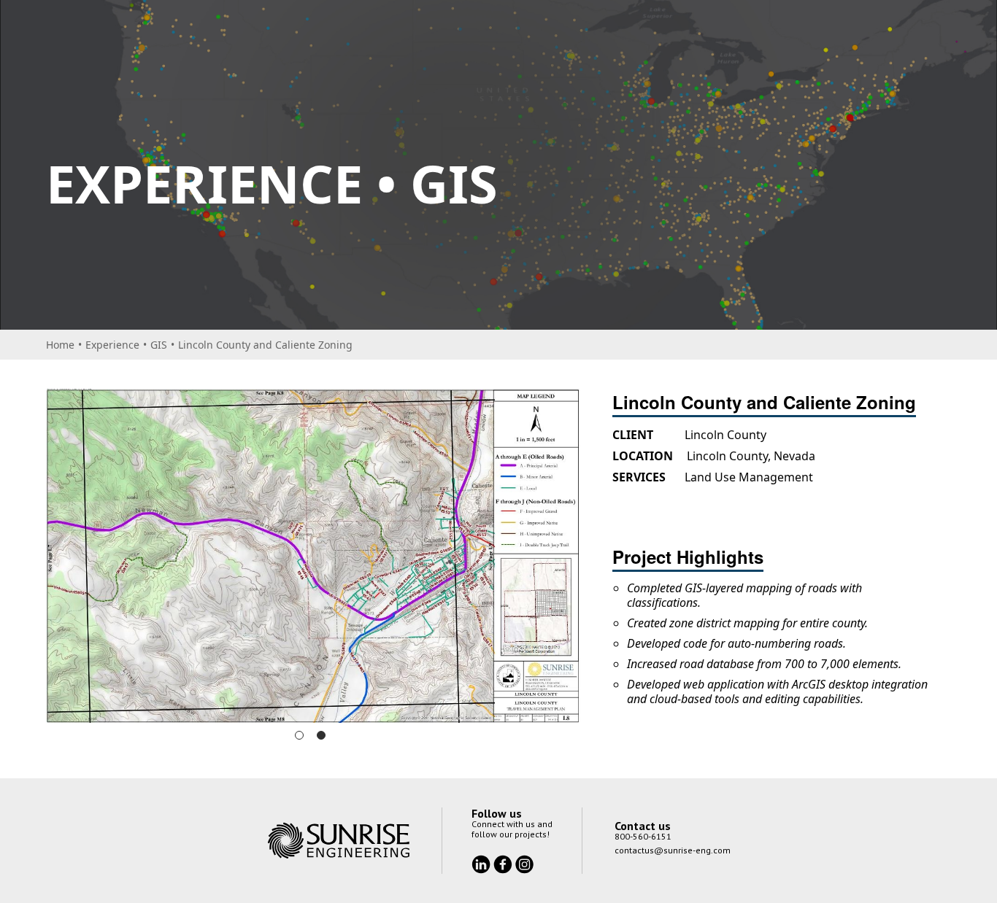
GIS (158, 345)
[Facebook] (504, 831)
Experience (112, 345)
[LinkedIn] (482, 831)
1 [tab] (299, 703)
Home (60, 345)
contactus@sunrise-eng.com (673, 818)
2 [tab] (321, 703)
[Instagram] (524, 831)
